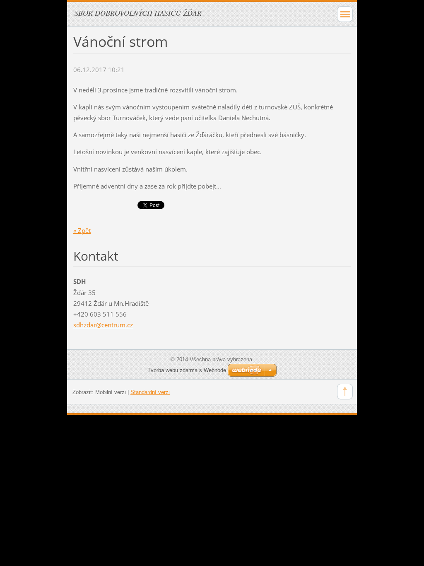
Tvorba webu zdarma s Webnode (186, 370)
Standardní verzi (150, 392)
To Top (345, 391)
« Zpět (82, 230)
